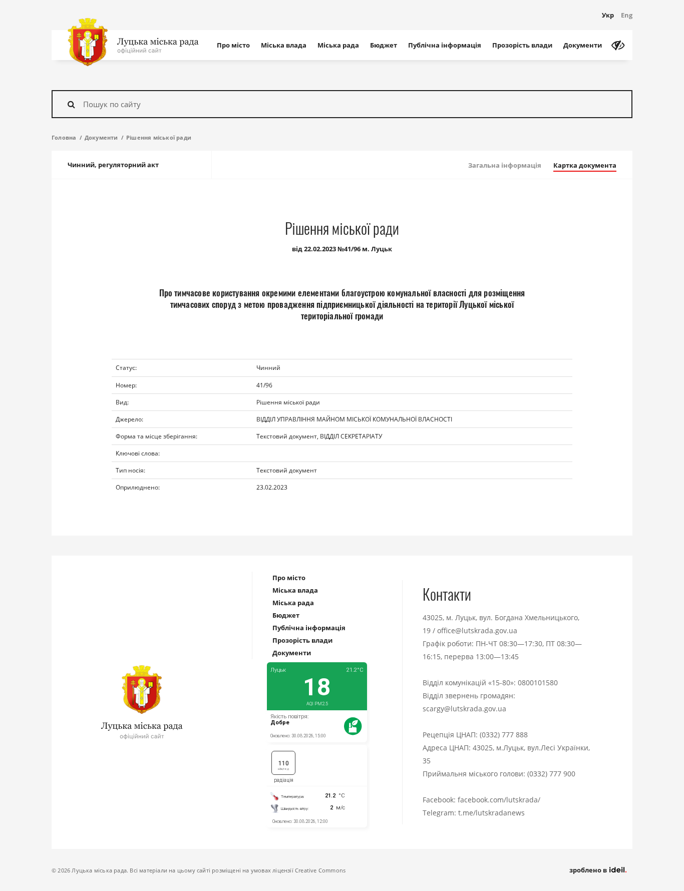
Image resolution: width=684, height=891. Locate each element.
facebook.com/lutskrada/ (499, 799)
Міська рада (338, 45)
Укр (608, 15)
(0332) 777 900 (551, 773)
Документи (582, 45)
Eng (626, 15)
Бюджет (383, 45)
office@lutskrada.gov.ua (477, 630)
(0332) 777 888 (504, 734)
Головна (64, 137)
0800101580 (538, 682)
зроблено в (588, 869)
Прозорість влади (522, 45)
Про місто (233, 45)
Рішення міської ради (158, 137)
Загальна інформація (504, 165)
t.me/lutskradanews (491, 812)
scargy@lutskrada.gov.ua (464, 708)
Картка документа (584, 165)
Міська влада (283, 45)
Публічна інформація (444, 45)
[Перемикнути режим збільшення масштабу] (617, 45)
